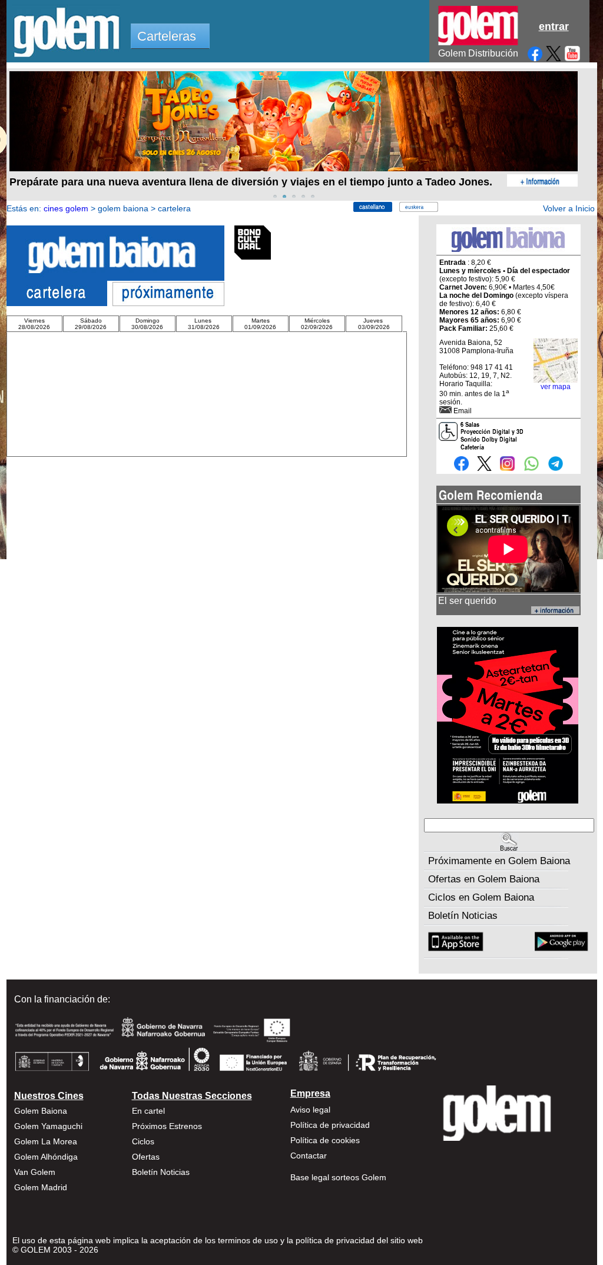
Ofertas (146, 1156)
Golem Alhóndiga (46, 1156)
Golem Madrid (40, 1187)
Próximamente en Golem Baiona (499, 860)
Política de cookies (325, 1140)
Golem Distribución (478, 53)
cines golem (66, 208)
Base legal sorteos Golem (338, 1177)
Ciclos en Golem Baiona (481, 897)
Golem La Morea (45, 1141)
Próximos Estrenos (167, 1126)
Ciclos (143, 1141)
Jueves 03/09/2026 (374, 323)
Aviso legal (310, 1109)
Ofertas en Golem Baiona (483, 879)
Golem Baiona (40, 1110)
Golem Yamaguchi (48, 1126)
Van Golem (34, 1172)
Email (462, 411)
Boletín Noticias (463, 915)
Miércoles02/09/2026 (317, 323)
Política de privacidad (330, 1125)
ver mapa (556, 387)
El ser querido (467, 601)
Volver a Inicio (569, 208)
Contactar (308, 1155)
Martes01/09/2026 (260, 323)
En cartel (148, 1110)
